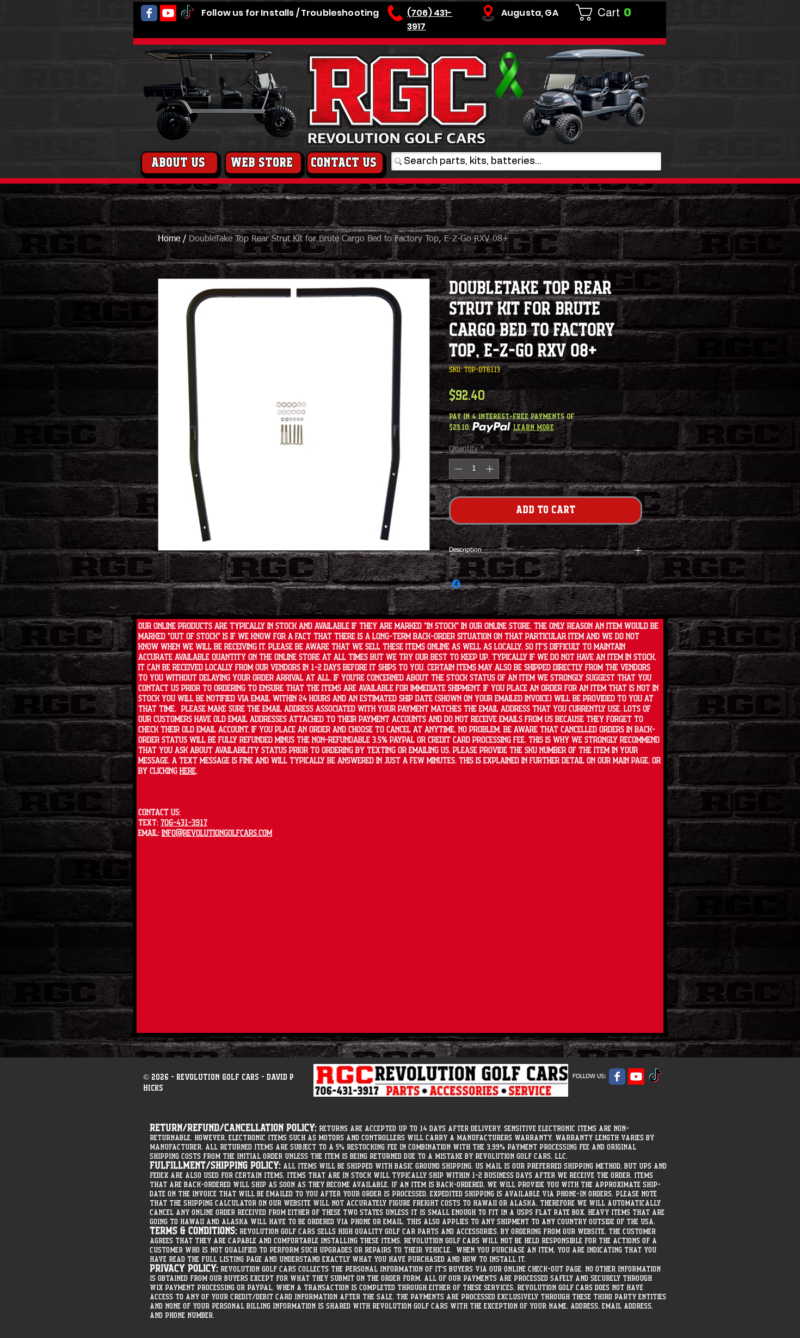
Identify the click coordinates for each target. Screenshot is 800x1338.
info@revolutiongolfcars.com (217, 833)
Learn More (533, 427)
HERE (188, 771)
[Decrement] (457, 468)
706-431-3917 (184, 823)
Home (169, 239)
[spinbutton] (474, 468)
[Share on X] (476, 584)
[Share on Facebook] (456, 584)
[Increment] (490, 468)
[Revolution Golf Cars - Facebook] (149, 13)
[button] (608, 12)
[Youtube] (168, 13)
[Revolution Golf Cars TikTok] (187, 13)
